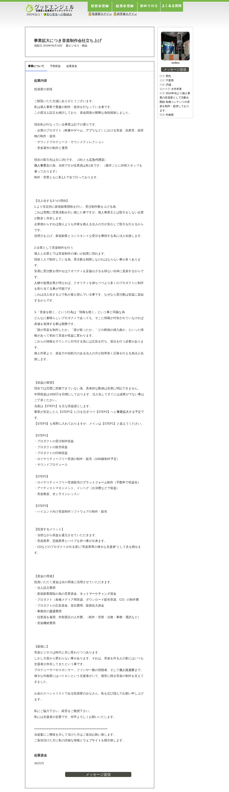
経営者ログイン (127, 13)
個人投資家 (127, 670)
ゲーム (78, 130)
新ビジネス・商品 (76, 45)
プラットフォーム (95, 482)
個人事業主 (41, 165)
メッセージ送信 (98, 774)
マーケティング (99, 593)
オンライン (60, 494)
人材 (37, 283)
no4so (175, 62)
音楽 (58, 107)
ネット (84, 593)
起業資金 (71, 65)
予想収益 (55, 65)
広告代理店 (96, 159)
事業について (36, 65)
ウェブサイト (92, 740)
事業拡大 (123, 412)
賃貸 (52, 611)
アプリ (90, 130)
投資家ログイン (102, 13)
